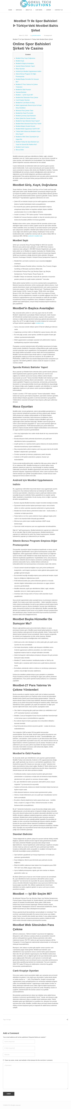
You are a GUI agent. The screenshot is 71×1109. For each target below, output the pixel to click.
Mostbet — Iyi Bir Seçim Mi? (24, 95)
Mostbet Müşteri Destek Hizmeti (25, 126)
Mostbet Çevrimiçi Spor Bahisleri (26, 115)
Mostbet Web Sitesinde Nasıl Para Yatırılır (28, 123)
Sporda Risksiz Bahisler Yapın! (25, 66)
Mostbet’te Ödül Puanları (23, 89)
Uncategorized (48, 35)
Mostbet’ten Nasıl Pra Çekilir (24, 113)
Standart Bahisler (21, 92)
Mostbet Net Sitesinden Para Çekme (27, 97)
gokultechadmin (36, 35)
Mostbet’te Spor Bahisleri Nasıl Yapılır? (28, 121)
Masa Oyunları (20, 68)
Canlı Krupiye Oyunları (23, 100)
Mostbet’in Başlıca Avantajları (25, 63)
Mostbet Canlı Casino (22, 147)
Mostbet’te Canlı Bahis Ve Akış (25, 102)
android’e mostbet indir (35, 236)
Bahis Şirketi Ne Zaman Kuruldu (26, 118)
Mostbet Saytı (20, 61)
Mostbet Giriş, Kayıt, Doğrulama (25, 58)
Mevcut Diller (20, 149)
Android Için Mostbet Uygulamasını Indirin (28, 71)
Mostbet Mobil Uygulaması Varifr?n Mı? (28, 129)
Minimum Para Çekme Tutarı (24, 110)
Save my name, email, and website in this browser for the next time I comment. (29, 1060)
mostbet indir (40, 323)
